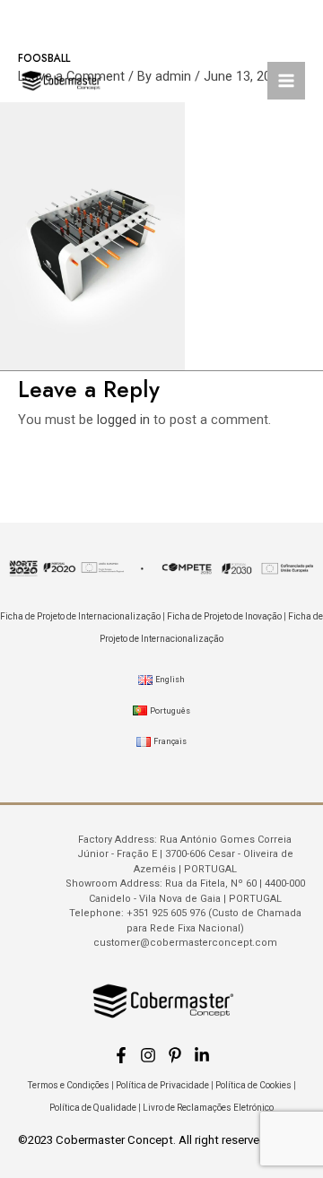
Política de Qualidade (92, 1108)
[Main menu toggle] (286, 81)
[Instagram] (148, 1055)
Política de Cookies (253, 1085)
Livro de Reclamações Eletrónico (208, 1108)
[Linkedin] (202, 1055)
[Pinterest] (175, 1055)
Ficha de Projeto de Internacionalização (80, 616)
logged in (123, 419)
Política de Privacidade (162, 1085)
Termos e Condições (68, 1085)
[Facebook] (121, 1055)
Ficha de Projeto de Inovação (224, 616)
